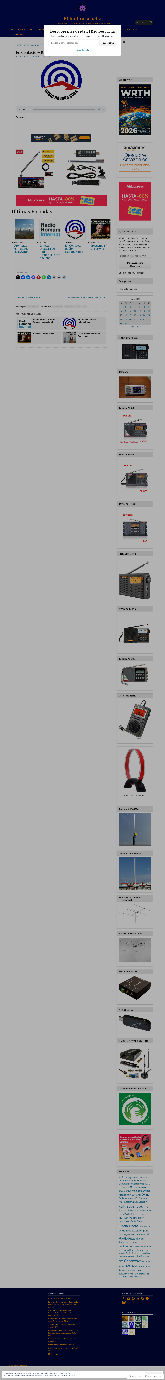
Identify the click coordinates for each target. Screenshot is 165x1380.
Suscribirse (108, 42)
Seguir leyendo (82, 50)
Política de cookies (68, 1375)
